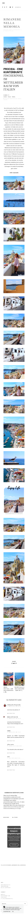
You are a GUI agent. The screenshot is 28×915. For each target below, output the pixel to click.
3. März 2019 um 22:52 (14, 706)
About (3, 894)
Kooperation (5, 895)
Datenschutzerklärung (12, 807)
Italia (9, 96)
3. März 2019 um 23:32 (14, 718)
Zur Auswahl (14, 844)
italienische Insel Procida (13, 108)
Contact (4, 897)
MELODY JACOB (12, 717)
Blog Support (6, 887)
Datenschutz (5, 884)
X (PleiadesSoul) (7, 898)
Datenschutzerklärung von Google (12, 808)
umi (8, 756)
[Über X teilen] (14, 663)
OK (13, 911)
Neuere (7, 817)
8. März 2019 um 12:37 (14, 732)
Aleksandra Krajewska (14, 705)
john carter (10, 744)
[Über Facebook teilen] (12, 663)
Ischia (5, 96)
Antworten (11, 713)
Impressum (4, 886)
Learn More (6, 911)
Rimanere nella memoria (12, 23)
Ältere (15, 817)
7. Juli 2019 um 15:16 (13, 758)
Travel (13, 96)
